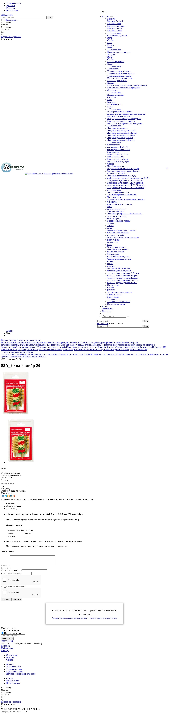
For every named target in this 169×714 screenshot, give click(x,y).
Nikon (110, 107)
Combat (110, 40)
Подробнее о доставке (11, 37)
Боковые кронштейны (117, 80)
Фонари (110, 164)
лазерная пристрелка (116, 216)
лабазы (110, 225)
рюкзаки (111, 290)
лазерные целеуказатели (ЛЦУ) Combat (125, 180)
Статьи (9, 678)
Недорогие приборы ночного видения (124, 123)
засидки (110, 223)
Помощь (5, 650)
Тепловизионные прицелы (119, 76)
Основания (112, 90)
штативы (111, 266)
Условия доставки (14, 669)
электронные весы (115, 211)
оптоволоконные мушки (118, 256)
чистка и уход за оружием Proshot (122, 278)
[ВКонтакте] (3, 496)
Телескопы (112, 299)
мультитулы (112, 242)
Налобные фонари (115, 166)
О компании (11, 655)
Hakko (110, 47)
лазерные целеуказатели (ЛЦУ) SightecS (125, 183)
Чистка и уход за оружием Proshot (137, 354)
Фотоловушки (113, 145)
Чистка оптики (114, 197)
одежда (110, 287)
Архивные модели (69, 349)
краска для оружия (115, 252)
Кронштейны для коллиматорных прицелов (127, 85)
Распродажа (17, 345)
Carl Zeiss (111, 97)
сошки (110, 263)
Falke (109, 42)
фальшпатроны (114, 218)
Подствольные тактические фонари (123, 168)
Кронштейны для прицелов (119, 78)
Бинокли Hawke (114, 31)
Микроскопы (113, 297)
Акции (9, 331)
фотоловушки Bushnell (117, 147)
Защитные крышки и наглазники (122, 195)
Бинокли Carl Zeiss (115, 26)
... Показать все (114, 33)
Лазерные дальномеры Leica (120, 138)
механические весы (116, 209)
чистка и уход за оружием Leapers (122, 275)
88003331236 (7, 15)
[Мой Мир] (11, 496)
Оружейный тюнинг (116, 247)
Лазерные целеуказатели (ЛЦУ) (121, 176)
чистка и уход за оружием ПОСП (122, 282)
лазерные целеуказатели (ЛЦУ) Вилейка (125, 187)
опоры (110, 261)
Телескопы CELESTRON (118, 301)
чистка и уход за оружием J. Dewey (123, 273)
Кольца (110, 83)
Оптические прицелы (117, 35)
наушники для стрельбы (118, 233)
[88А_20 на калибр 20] (16, 415)
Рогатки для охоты (102, 349)
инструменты (113, 240)
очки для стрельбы (115, 235)
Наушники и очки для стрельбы (121, 230)
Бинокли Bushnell (115, 21)
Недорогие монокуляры (118, 161)
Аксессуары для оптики (118, 192)
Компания (5, 646)
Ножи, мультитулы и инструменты (123, 237)
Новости (10, 657)
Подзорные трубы (115, 95)
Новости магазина (12, 633)
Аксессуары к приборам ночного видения (126, 114)
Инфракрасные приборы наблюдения (124, 119)
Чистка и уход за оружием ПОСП (31, 357)
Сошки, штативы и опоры (119, 259)
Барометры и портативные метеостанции (126, 199)
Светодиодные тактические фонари (123, 171)
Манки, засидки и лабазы (118, 221)
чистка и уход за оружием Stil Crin (122, 280)
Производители (13, 683)
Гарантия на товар (14, 671)
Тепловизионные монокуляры (120, 73)
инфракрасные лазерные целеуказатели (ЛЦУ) (128, 178)
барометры (112, 202)
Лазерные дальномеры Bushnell (121, 130)
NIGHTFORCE (114, 104)
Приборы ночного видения (119, 111)
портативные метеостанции (119, 204)
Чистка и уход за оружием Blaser (45, 354)
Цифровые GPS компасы (118, 268)
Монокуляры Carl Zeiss (117, 154)
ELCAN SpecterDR (115, 61)
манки (110, 228)
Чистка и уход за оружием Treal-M (75, 354)
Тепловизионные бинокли (119, 71)
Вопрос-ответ (12, 681)
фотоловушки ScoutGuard (118, 149)
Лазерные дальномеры (117, 128)
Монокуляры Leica (115, 157)
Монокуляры (113, 152)
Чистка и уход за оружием (119, 271)
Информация (7, 648)
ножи (109, 244)
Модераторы (113, 254)
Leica (109, 99)
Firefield (110, 45)
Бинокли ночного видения (119, 116)
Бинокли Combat (114, 28)
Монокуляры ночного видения (121, 121)
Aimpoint (111, 54)
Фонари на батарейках (117, 173)
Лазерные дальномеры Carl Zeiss (122, 133)
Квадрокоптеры (114, 294)
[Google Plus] (14, 496)
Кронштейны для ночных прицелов (123, 88)
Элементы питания (116, 304)
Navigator (111, 102)
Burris (109, 38)
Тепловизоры (113, 69)
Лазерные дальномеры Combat (121, 135)
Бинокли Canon (114, 23)
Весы (109, 206)
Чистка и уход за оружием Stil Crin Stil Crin (69, 618)
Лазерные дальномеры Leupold (121, 140)
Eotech (110, 64)
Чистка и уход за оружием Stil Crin (103, 618)
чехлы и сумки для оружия (119, 292)
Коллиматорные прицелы (118, 52)
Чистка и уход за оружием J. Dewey (106, 354)
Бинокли (111, 19)
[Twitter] (5, 496)
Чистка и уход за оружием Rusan (15, 354)
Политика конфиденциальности (20, 674)
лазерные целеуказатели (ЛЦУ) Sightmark (126, 185)
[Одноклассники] (8, 496)
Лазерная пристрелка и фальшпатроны (124, 214)
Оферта (9, 660)
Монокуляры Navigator (117, 159)
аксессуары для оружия (117, 249)
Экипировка (113, 285)
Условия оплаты (13, 667)
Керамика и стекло (86, 349)
